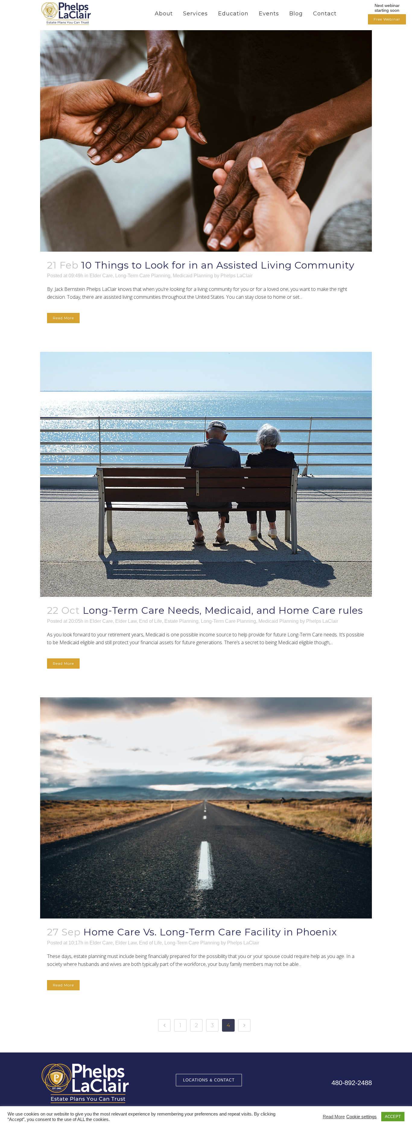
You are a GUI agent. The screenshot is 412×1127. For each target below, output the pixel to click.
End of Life (150, 621)
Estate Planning (181, 621)
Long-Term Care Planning (142, 275)
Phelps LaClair (236, 275)
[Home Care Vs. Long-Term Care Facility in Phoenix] (206, 807)
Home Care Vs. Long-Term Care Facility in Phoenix (210, 932)
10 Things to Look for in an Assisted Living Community (217, 265)
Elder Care (101, 275)
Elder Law (126, 621)
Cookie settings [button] (361, 1116)
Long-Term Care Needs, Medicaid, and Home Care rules (223, 610)
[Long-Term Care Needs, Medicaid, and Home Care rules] (206, 474)
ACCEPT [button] (393, 1116)
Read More (63, 318)
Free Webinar (387, 19)
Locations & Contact (209, 1080)
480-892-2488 (351, 1083)
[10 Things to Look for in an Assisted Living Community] (206, 141)
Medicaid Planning (193, 275)
